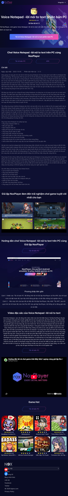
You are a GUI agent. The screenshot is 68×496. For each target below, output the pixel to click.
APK (47, 61)
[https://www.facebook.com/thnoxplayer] (6, 474)
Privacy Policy (9, 491)
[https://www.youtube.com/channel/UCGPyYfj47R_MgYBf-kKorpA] (6, 469)
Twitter (7, 486)
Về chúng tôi (9, 474)
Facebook (8, 483)
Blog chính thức (10, 477)
